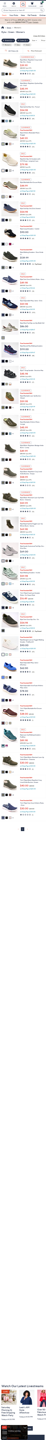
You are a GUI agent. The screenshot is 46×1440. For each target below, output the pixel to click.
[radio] (3, 74)
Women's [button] (7, 45)
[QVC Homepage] (3, 27)
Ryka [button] (18, 45)
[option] (23, 21)
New (23, 15)
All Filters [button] (13, 51)
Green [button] (27, 45)
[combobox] (20, 10)
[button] (4, 5)
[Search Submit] (42, 10)
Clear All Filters (39, 36)
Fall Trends (32, 15)
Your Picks (13, 15)
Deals (4, 15)
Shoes (9, 28)
